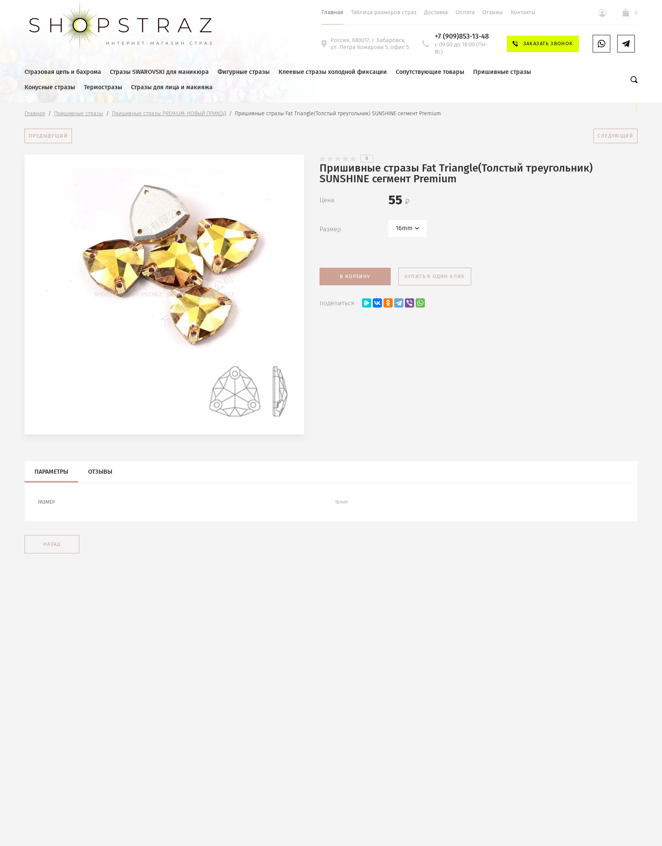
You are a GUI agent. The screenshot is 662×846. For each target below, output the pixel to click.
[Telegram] (398, 303)
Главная (332, 12)
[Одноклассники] (388, 303)
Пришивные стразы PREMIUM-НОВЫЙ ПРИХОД (169, 113)
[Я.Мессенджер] (366, 303)
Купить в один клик (435, 276)
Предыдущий (48, 136)
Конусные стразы (50, 87)
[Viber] (409, 303)
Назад (52, 544)
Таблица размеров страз (383, 12)
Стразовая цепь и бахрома (63, 71)
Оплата (465, 12)
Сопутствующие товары (430, 71)
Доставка (436, 12)
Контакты (523, 12)
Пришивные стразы (502, 71)
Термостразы (103, 87)
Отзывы (492, 12)
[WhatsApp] (420, 303)
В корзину (355, 276)
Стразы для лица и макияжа (172, 87)
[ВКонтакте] (377, 303)
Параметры (51, 471)
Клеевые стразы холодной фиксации (333, 71)
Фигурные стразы (244, 71)
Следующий (615, 136)
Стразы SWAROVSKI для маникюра (159, 71)
